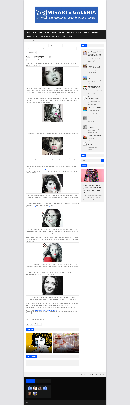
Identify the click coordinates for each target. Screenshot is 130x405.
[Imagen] (92, 175)
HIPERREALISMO (30, 36)
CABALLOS (34, 32)
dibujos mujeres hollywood (55, 45)
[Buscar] (103, 34)
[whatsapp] (36, 324)
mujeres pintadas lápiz (32, 48)
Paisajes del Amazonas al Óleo (94, 135)
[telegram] (40, 324)
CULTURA (70, 36)
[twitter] (31, 324)
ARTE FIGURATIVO (55, 36)
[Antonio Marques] (30, 388)
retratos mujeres (57, 48)
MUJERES (47, 32)
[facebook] (27, 324)
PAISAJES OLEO (70, 32)
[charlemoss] (30, 394)
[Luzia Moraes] (40, 388)
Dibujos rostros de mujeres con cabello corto (46, 310)
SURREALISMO (95, 32)
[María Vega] (45, 388)
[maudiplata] (35, 394)
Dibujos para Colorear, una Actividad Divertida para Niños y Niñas (95, 98)
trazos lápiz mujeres (31, 52)
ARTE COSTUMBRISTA (45, 36)
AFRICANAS (54, 32)
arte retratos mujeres (31, 45)
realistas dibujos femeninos (45, 48)
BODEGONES (78, 32)
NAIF (37, 36)
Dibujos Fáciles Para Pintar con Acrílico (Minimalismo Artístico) (43, 40)
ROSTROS (41, 32)
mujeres (65, 45)
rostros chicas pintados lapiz (69, 48)
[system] (101, 34)
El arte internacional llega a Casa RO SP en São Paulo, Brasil (94, 88)
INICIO (28, 32)
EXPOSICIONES (62, 32)
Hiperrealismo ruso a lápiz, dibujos (43, 206)
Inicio (27, 402)
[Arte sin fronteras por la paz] (35, 388)
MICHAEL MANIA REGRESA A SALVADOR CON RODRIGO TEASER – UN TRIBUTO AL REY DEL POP (92, 189)
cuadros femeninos (43, 45)
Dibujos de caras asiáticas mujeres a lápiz (45, 170)
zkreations (90, 374)
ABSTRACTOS (86, 32)
